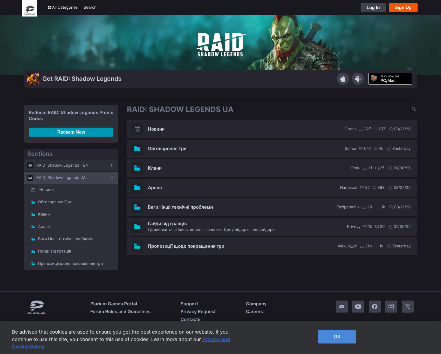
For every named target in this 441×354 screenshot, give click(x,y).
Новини (46, 189)
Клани (44, 214)
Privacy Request (198, 311)
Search (90, 7)
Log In (373, 7)
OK (337, 337)
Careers (254, 311)
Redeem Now (71, 132)
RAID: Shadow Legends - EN (62, 165)
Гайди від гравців (54, 251)
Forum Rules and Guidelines (120, 311)
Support (189, 304)
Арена (44, 226)
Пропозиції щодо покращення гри (70, 263)
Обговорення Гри (54, 202)
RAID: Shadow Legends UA (61, 177)
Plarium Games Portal (113, 304)
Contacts (190, 319)
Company (256, 304)
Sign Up (403, 7)
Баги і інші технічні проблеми (66, 239)
